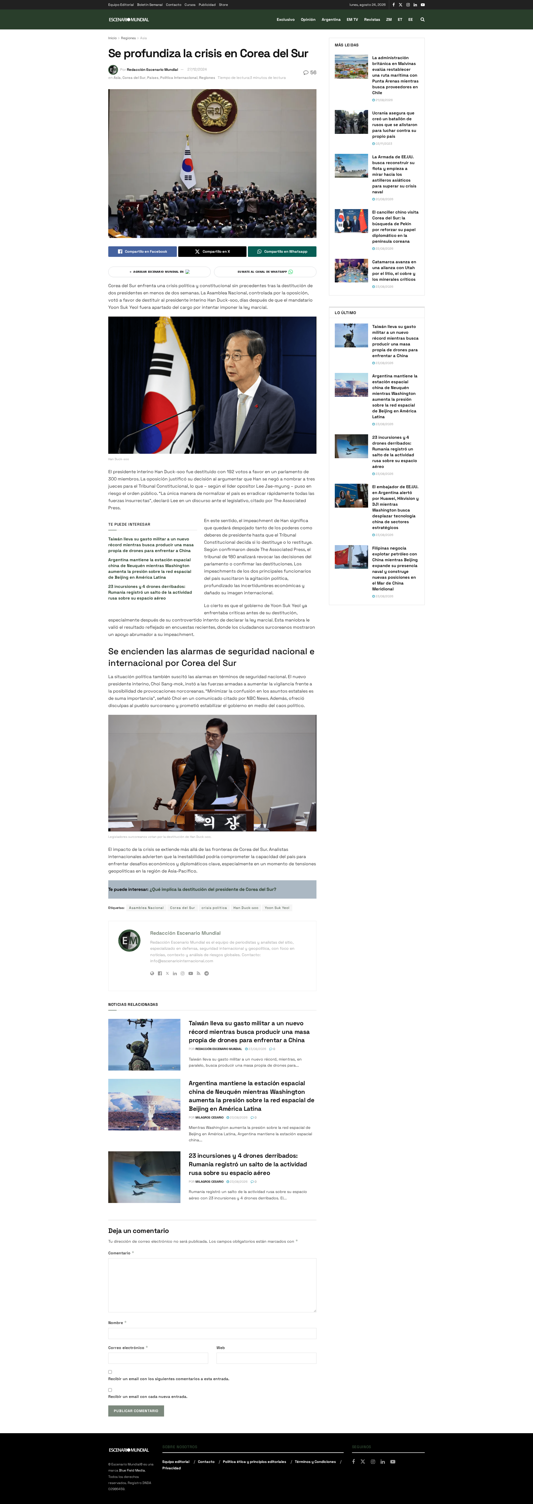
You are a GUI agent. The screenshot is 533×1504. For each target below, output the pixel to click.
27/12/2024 (197, 69)
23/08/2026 (257, 1049)
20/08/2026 (384, 199)
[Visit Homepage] (129, 19)
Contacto (173, 4)
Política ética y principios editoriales (254, 1461)
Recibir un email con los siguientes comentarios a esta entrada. (168, 1378)
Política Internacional (178, 77)
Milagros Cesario (209, 1117)
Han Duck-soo (245, 908)
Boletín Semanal (150, 4)
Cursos (190, 4)
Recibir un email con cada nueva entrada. (147, 1396)
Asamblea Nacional (146, 908)
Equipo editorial (175, 1461)
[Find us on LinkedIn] (415, 5)
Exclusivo (286, 19)
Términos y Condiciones (315, 1461)
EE (410, 19)
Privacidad (171, 1468)
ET (400, 19)
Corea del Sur (133, 77)
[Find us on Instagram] (408, 5)
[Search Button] (423, 19)
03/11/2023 (383, 144)
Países (153, 77)
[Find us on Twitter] (401, 5)
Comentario (121, 1252)
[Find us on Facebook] (394, 5)
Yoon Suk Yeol (277, 908)
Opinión (308, 19)
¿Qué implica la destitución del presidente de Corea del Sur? (212, 889)
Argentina (331, 19)
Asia (143, 38)
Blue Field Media (132, 1470)
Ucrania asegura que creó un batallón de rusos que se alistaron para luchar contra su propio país (394, 124)
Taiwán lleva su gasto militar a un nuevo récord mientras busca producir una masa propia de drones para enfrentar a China (151, 544)
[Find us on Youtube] (423, 5)
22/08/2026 (384, 248)
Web (221, 1347)
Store (223, 4)
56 (312, 72)
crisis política (214, 908)
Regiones (128, 38)
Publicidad (207, 4)
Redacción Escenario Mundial (152, 69)
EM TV (352, 19)
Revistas (372, 19)
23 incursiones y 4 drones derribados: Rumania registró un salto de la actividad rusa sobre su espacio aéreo (150, 592)
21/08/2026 (384, 100)
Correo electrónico (128, 1347)
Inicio (112, 38)
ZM (389, 19)
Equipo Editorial (121, 4)
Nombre (117, 1322)
